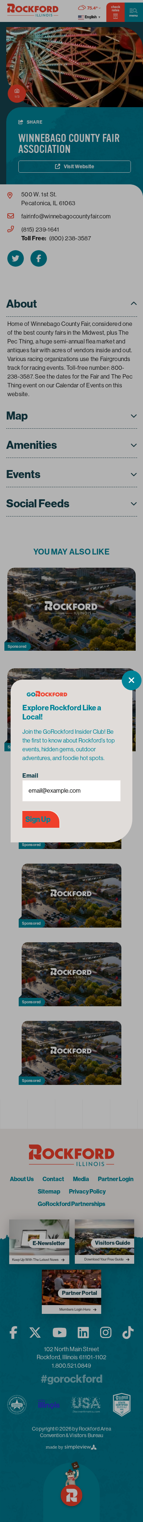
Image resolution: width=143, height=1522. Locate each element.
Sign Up (38, 819)
